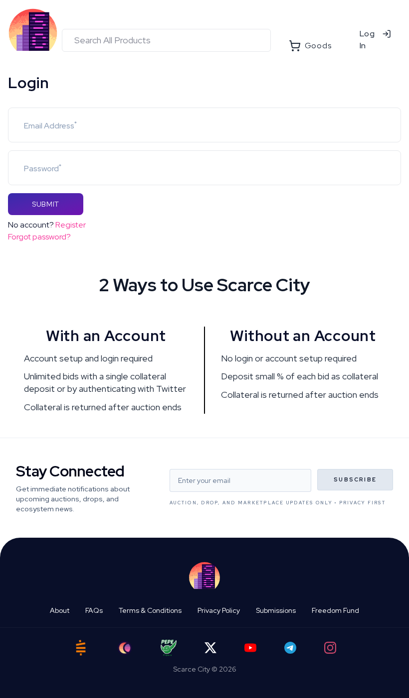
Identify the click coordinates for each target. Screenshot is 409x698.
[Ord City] (125, 648)
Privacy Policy (219, 610)
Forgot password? (39, 237)
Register (70, 225)
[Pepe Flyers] (169, 648)
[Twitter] (210, 648)
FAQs (94, 610)
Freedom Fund (335, 610)
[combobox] (166, 40)
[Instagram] (330, 648)
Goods (318, 45)
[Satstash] (81, 648)
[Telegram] (290, 648)
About (59, 610)
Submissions (276, 610)
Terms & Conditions (150, 610)
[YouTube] (250, 648)
